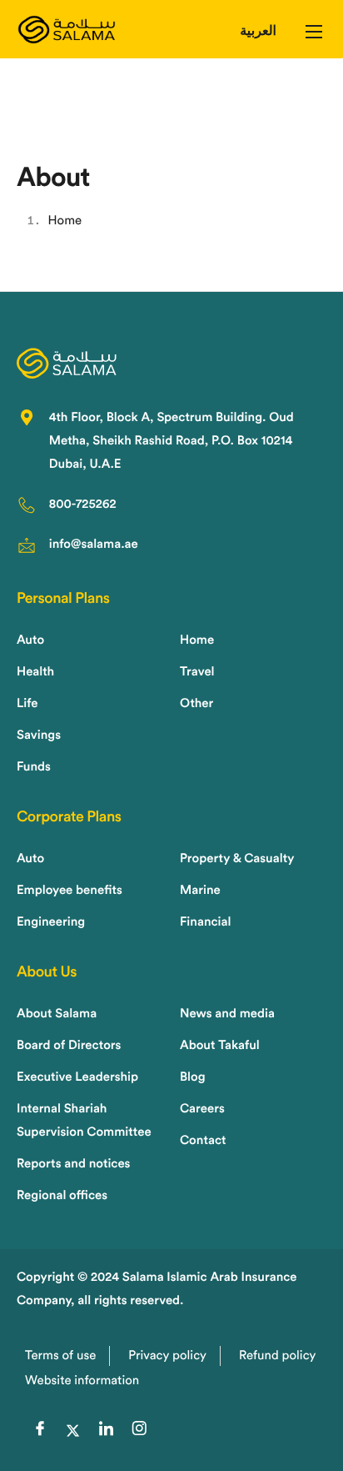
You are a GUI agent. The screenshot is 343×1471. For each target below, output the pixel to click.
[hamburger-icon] (314, 31)
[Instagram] (139, 1430)
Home (65, 220)
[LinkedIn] (106, 1430)
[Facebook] (39, 1430)
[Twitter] (73, 1430)
